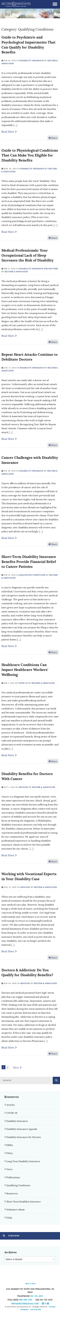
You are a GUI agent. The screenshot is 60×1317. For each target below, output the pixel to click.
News (9, 1169)
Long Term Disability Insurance (23, 1161)
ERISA (9, 1145)
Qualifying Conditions (32, 575)
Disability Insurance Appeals (21, 1129)
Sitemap (52, 1307)
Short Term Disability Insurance (23, 1201)
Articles (23, 787)
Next (16, 1067)
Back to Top (30, 1283)
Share (54, 138)
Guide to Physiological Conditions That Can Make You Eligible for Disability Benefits (29, 155)
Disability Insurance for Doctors (38, 269)
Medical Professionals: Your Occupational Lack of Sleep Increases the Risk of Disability (27, 255)
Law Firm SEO (35, 1309)
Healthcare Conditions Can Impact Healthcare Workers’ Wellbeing (24, 669)
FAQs (9, 1217)
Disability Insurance (32, 60)
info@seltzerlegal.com (25, 1303)
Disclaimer (24, 1309)
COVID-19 (23, 683)
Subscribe (13, 1236)
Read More (8, 131)
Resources (12, 1193)
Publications (13, 1177)
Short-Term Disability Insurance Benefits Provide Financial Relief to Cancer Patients (28, 561)
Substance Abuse (15, 1209)
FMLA (9, 1153)
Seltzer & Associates (16, 271)
